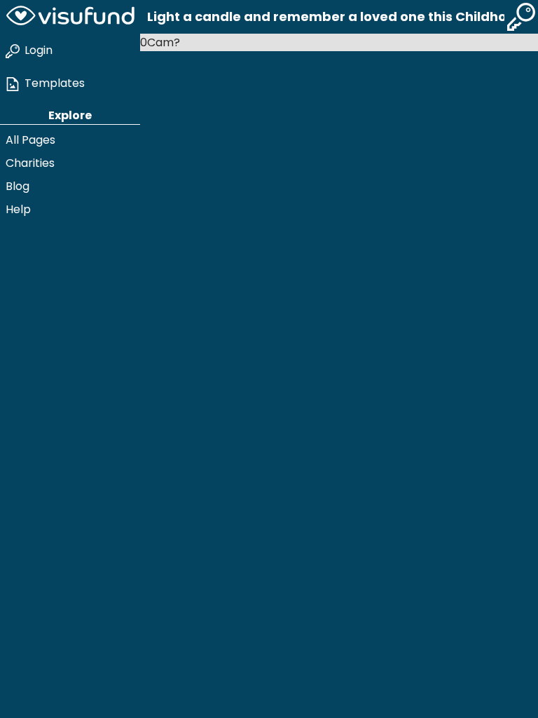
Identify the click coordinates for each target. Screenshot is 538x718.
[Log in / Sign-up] (521, 17)
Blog (17, 186)
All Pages (30, 140)
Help (18, 209)
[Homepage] (70, 17)
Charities (30, 163)
